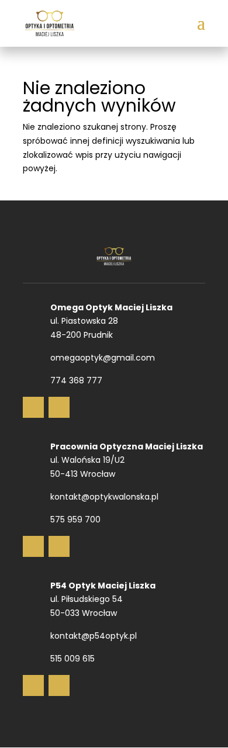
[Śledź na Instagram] (59, 407)
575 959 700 (75, 519)
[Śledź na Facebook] (33, 407)
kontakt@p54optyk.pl (93, 636)
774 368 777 (76, 380)
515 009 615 (72, 658)
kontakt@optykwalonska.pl (104, 497)
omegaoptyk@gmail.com (102, 357)
